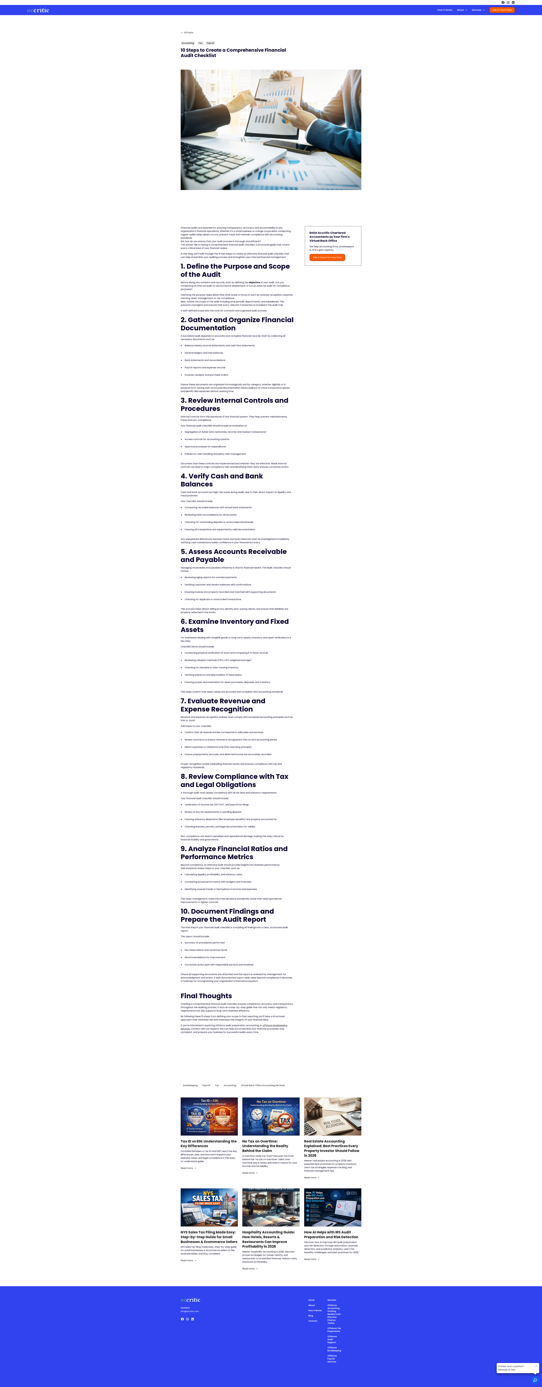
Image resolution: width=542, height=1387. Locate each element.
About (311, 1305)
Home (311, 1300)
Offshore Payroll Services (332, 1358)
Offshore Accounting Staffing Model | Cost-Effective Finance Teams (334, 1314)
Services (331, 1300)
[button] (462, 10)
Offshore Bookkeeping (334, 1349)
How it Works (445, 10)
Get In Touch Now (502, 10)
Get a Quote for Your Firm (327, 257)
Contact (312, 1321)
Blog (310, 1315)
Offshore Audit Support (332, 1339)
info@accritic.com (190, 1311)
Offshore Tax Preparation (334, 1330)
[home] (38, 10)
